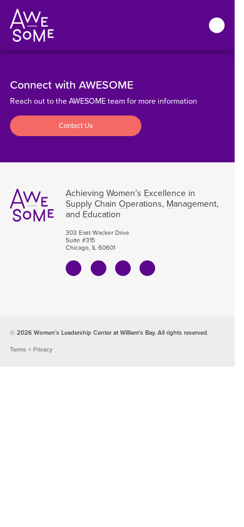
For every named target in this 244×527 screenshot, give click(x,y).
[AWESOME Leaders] (32, 25)
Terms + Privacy (31, 349)
